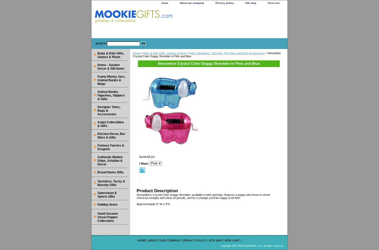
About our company (192, 3)
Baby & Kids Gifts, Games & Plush (164, 53)
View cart (273, 3)
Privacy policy (225, 3)
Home (136, 53)
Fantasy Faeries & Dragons (110, 147)
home (164, 3)
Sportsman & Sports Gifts (107, 194)
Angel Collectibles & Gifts (110, 124)
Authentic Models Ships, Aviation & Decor (110, 160)
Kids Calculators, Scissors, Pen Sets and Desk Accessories (227, 53)
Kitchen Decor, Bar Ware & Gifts (111, 135)
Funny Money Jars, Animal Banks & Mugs (111, 80)
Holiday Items (107, 204)
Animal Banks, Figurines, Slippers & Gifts (111, 95)
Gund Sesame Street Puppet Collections (107, 217)
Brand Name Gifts (110, 172)
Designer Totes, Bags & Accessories (108, 110)
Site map (250, 3)
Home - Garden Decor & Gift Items (111, 66)
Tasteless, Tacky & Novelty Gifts (111, 183)
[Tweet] (142, 172)
